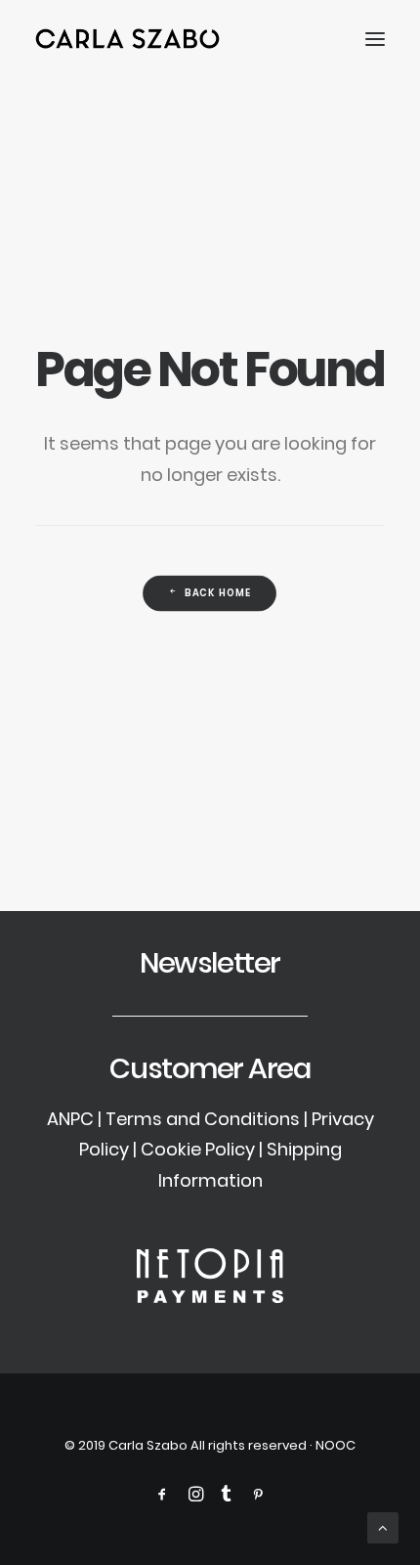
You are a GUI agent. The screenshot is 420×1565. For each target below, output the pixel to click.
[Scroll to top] (383, 1526)
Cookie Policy (198, 1149)
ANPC (70, 1119)
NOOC (335, 1445)
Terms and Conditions (202, 1119)
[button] (375, 38)
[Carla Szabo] (127, 38)
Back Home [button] (219, 593)
